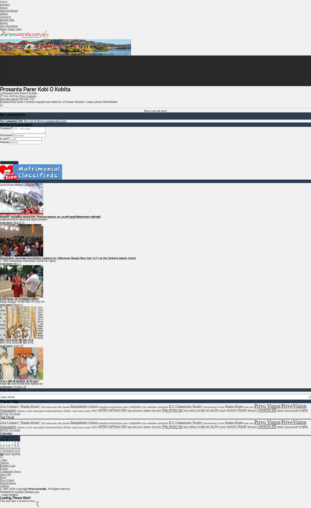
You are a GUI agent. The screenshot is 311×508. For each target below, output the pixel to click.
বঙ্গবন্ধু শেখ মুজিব (197, 410)
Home (3, 57)
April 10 (18, 345)
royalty (29, 411)
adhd (60, 407)
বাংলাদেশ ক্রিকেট (237, 410)
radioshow (21, 411)
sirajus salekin (39, 411)
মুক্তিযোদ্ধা (252, 410)
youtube (87, 411)
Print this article (9, 99)
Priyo (3, 477)
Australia (66, 407)
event (144, 407)
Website (4, 142)
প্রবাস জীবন (156, 410)
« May (3, 460)
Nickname (6, 135)
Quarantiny (8, 410)
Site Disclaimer (9, 26)
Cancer (126, 407)
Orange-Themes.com (27, 491)
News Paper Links (11, 29)
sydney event (77, 411)
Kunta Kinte (234, 406)
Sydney (67, 410)
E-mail (4, 138)
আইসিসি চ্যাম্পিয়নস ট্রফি (112, 410)
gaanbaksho (152, 407)
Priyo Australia (27, 96)
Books (4, 23)
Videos (4, 14)
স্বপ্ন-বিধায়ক (14, 414)
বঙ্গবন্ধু (186, 410)
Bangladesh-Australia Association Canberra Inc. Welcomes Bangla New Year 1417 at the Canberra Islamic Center (68, 258)
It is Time (221, 407)
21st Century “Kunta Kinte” (20, 406)
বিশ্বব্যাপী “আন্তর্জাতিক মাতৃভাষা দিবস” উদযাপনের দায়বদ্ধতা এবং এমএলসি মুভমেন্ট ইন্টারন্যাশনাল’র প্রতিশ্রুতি (50, 217)
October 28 (19, 386)
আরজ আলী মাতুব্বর (134, 410)
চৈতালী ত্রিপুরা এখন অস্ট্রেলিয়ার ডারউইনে (19, 299)
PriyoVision (294, 406)
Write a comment (9, 118)
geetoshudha (163, 407)
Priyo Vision (267, 406)
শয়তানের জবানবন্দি (291, 410)
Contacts (5, 17)
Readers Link (7, 465)
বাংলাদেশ (222, 410)
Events (4, 468)
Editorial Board (9, 10)
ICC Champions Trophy (185, 406)
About (4, 7)
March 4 (18, 304)
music (246, 407)
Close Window (9, 494)
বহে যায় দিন (212, 410)
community (135, 406)
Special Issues (8, 483)
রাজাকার (280, 410)
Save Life (5, 474)
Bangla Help (7, 20)
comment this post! (55, 120)
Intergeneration (209, 407)
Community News (10, 471)
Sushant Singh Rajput (54, 411)
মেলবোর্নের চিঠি (267, 410)
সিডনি (6, 414)
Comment (6, 128)
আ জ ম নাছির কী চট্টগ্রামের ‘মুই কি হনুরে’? (19, 381)
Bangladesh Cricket (84, 406)
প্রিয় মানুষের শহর (172, 410)
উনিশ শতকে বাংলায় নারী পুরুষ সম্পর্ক (16, 340)
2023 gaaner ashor (49, 407)
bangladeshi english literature (110, 407)
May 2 (17, 263)
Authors (5, 4)
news (251, 407)
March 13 (18, 222)
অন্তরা (94, 410)
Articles (4, 462)
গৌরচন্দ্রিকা (147, 410)
